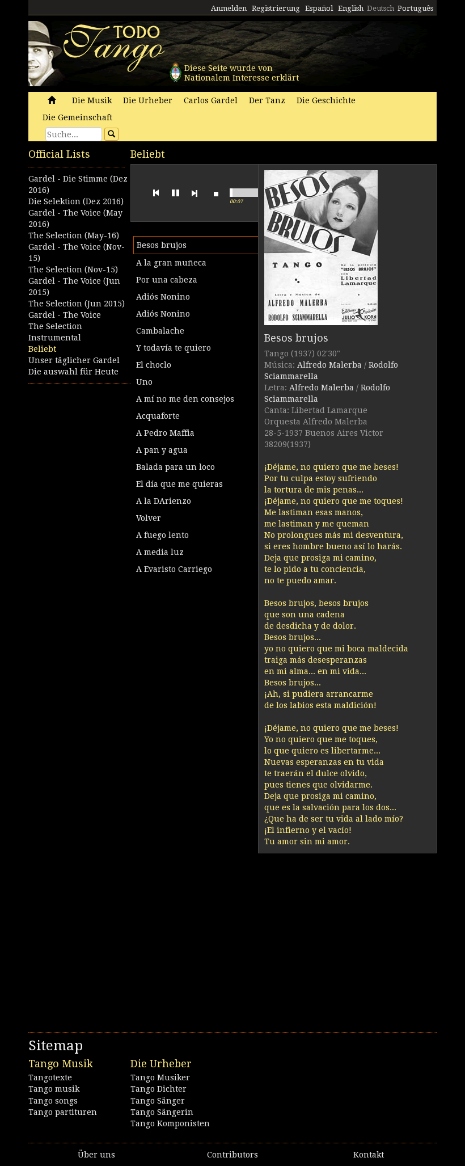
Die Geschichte (326, 100)
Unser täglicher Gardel (74, 360)
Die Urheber (147, 100)
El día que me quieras (179, 484)
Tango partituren (62, 1112)
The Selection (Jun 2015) (76, 303)
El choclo (153, 364)
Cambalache (160, 330)
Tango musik (53, 1088)
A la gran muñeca (171, 262)
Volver (148, 518)
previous (156, 193)
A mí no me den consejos (185, 398)
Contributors (232, 1154)
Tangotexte (50, 1077)
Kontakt (368, 1154)
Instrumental (54, 337)
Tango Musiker (160, 1077)
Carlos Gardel (211, 100)
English (350, 8)
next (194, 193)
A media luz (160, 552)
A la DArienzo (163, 501)
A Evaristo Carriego (174, 569)
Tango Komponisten (170, 1123)
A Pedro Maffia (165, 432)
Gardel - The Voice (64, 314)
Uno (144, 381)
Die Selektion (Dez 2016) (76, 201)
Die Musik (92, 100)
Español (319, 8)
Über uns (96, 1154)
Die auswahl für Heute (73, 371)
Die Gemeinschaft (77, 117)
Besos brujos (162, 245)
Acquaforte (158, 415)
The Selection (55, 326)
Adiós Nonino (163, 296)
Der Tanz (267, 100)
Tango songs (53, 1100)
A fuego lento (162, 535)
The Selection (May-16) (73, 235)
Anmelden (229, 8)
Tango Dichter (158, 1088)
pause (175, 193)
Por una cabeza (166, 279)
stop (216, 193)
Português (415, 8)
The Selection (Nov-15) (73, 269)
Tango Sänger (157, 1100)
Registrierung (276, 8)
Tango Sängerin (161, 1112)
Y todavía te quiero (173, 347)
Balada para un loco (175, 467)
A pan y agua (162, 449)
